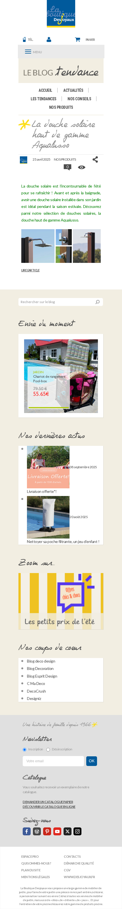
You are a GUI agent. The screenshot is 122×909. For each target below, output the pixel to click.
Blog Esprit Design (42, 676)
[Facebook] (27, 831)
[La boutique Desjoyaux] (61, 70)
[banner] (61, 13)
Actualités (73, 90)
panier (90, 39)
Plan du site (30, 870)
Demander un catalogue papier (48, 802)
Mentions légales (35, 877)
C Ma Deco (36, 683)
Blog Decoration (40, 668)
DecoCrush (36, 691)
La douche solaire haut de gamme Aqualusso (63, 135)
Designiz (34, 698)
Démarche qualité (79, 863)
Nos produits (61, 107)
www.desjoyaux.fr (79, 877)
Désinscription (62, 749)
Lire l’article (30, 270)
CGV (67, 870)
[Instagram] (77, 831)
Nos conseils (79, 99)
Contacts (72, 856)
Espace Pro (30, 856)
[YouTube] (57, 831)
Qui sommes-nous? (36, 863)
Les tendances (43, 99)
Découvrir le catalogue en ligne (49, 806)
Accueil (45, 90)
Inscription (35, 749)
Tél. (30, 39)
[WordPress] (37, 831)
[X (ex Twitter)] (67, 831)
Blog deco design (41, 661)
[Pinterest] (47, 831)
